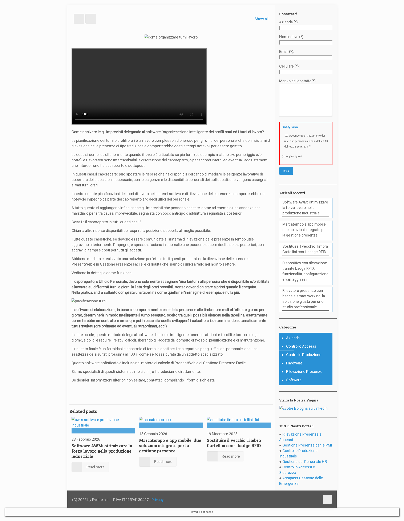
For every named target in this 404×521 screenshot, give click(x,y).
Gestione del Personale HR (304, 461)
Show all (261, 19)
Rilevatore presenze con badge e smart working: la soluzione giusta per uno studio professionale (303, 298)
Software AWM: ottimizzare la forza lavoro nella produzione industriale (102, 451)
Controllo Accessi (301, 346)
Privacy (158, 499)
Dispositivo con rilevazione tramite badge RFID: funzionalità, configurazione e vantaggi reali (305, 271)
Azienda (293, 338)
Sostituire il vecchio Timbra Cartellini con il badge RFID (234, 443)
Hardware (294, 363)
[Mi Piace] (73, 389)
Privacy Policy (290, 127)
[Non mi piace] (85, 389)
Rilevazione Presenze (304, 371)
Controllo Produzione (303, 354)
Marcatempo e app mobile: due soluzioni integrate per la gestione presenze (170, 445)
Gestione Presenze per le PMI (307, 445)
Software (294, 380)
